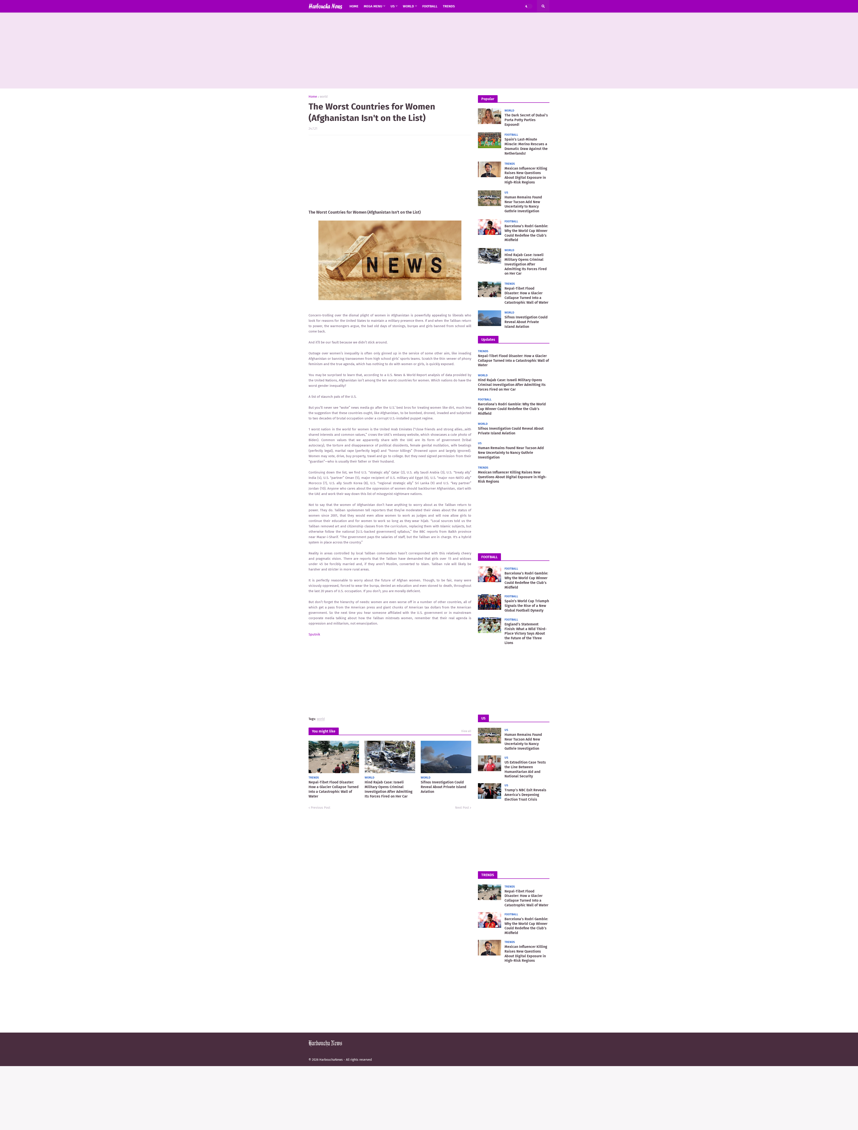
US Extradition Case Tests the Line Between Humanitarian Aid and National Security (525, 769)
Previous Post (320, 808)
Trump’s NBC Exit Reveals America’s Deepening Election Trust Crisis (525, 795)
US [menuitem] (393, 6)
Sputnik (314, 634)
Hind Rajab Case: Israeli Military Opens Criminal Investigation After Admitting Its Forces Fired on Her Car (388, 789)
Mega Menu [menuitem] (373, 6)
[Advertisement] (429, 50)
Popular (487, 99)
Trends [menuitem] (449, 6)
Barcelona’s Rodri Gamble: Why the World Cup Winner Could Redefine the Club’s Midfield (526, 233)
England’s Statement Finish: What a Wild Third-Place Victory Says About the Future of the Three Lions (526, 633)
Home (313, 96)
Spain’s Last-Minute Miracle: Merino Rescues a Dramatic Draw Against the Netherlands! (526, 146)
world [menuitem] (408, 6)
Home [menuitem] (353, 6)
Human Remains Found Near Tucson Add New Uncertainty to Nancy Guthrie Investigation (523, 204)
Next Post (462, 808)
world (324, 96)
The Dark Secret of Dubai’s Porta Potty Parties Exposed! (526, 120)
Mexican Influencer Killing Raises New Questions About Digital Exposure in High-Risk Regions (526, 175)
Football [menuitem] (429, 6)
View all (466, 731)
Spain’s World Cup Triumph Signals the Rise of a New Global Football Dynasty (527, 605)
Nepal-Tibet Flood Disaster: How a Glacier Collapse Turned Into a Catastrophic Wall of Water (334, 789)
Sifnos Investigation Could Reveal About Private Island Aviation (443, 787)
